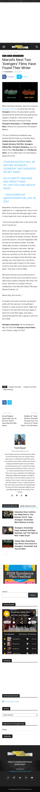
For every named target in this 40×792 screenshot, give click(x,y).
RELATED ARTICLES (10, 506)
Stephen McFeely (8, 389)
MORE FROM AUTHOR (28, 506)
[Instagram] (13, 495)
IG (14, 210)
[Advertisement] (20, 22)
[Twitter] (9, 402)
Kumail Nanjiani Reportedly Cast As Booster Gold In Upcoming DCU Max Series (9, 421)
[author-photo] (20, 445)
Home (4, 52)
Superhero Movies (18, 56)
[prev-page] (3, 554)
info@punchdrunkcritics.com (20, 771)
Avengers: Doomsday (15, 387)
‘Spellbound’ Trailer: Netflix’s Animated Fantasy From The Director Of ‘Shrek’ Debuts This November (29, 421)
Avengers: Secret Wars (29, 387)
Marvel (16, 52)
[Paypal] (18, 495)
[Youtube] (27, 495)
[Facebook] (4, 402)
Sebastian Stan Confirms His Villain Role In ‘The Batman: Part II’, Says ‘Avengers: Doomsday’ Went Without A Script (25, 517)
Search (4, 591)
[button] (3, 47)
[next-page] (7, 554)
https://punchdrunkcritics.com (20, 451)
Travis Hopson (8, 72)
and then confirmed (10, 109)
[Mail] (20, 778)
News (10, 52)
